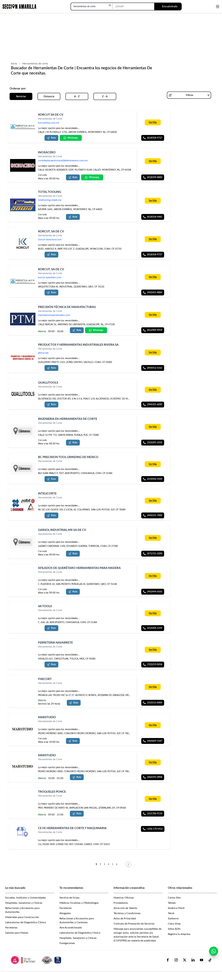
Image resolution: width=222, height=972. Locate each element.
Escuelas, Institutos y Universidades (25, 897)
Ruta (53, 138)
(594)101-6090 (154, 404)
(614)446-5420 (154, 479)
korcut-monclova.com (49, 240)
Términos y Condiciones (127, 913)
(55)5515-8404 (154, 703)
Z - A (105, 96)
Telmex (172, 903)
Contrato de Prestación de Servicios (134, 923)
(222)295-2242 (154, 442)
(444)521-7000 (154, 515)
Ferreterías (11, 927)
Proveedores (121, 903)
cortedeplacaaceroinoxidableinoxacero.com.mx (63, 161)
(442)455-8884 (154, 292)
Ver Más (153, 122)
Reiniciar (21, 96)
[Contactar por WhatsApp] (213, 951)
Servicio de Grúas (69, 897)
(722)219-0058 (154, 664)
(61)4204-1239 (154, 628)
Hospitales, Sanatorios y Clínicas (23, 903)
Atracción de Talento (125, 908)
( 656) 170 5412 (155, 829)
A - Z (77, 96)
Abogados (65, 913)
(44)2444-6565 (154, 592)
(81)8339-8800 (154, 177)
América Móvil (176, 908)
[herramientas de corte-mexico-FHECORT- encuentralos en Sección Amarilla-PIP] (22, 683)
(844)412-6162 (154, 368)
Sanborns (173, 918)
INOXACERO (47, 152)
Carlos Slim (174, 897)
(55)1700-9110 (154, 813)
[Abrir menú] (217, 6)
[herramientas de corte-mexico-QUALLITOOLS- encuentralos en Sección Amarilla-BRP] (22, 393)
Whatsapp (72, 138)
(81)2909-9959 (154, 330)
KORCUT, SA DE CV (51, 231)
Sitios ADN (174, 929)
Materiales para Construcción (22, 917)
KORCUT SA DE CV (50, 114)
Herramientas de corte (35, 63)
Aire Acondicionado (70, 927)
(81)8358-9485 (154, 217)
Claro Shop (174, 923)
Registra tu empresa (179, 934)
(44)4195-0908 (154, 777)
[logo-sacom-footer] (36, 960)
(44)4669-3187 (154, 741)
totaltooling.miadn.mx (49, 200)
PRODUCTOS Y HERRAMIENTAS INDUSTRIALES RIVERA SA (78, 344)
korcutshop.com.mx (48, 123)
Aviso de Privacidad (125, 918)
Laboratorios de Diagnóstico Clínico (25, 922)
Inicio (14, 63)
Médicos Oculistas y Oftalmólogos (79, 903)
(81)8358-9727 (154, 138)
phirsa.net (43, 353)
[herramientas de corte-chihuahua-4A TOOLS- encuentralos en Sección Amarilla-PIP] (22, 610)
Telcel (171, 913)
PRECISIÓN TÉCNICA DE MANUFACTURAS (67, 307)
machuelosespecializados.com (54, 315)
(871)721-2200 (154, 553)
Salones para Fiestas (16, 933)
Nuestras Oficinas (124, 897)
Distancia (49, 96)
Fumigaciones (67, 943)
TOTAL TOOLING (49, 192)
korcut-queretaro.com (49, 277)
